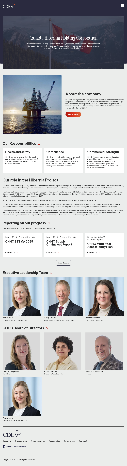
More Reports (63, 263)
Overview (7, 441)
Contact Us (83, 441)
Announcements (38, 441)
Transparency (21, 441)
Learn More (73, 114)
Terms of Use (69, 441)
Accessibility (54, 441)
